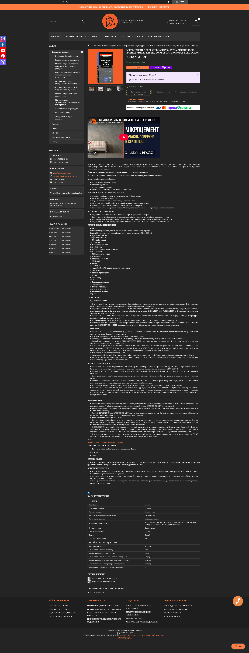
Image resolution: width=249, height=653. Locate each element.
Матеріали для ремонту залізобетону (66, 94)
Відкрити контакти (158, 6)
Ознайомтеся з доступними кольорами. (105, 442)
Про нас (96, 36)
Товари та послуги (76, 36)
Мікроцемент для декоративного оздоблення (67, 82)
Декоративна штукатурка (66, 108)
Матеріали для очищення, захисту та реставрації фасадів (67, 66)
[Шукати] (82, 21)
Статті (54, 128)
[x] (91, 493)
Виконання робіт (62, 112)
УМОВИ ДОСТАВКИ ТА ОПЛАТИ (178, 605)
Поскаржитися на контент (129, 635)
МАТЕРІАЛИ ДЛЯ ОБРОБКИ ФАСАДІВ (103, 605)
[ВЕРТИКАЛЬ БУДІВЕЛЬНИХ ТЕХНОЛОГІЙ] (110, 21)
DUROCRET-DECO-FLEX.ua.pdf (104, 578)
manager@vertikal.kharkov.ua (65, 176)
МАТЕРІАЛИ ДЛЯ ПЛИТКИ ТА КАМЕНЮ (104, 609)
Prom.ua (139, 630)
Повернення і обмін (159, 36)
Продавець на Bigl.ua (124, 633)
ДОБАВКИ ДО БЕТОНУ (58, 605)
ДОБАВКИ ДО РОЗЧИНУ (59, 609)
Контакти (110, 36)
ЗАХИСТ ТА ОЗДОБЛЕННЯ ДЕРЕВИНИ (142, 622)
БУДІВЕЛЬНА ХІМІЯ (134, 618)
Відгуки (55, 142)
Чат (240, 646)
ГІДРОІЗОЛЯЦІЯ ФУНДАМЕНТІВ (62, 612)
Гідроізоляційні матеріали (67, 60)
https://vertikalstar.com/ (62, 173)
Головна (56, 36)
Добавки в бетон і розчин (66, 56)
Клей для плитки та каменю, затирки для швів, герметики (67, 74)
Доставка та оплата (132, 36)
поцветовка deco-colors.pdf (103, 582)
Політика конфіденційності (154, 635)
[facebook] (89, 493)
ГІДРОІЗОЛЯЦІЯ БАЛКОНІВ (60, 616)
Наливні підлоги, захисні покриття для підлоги (66, 88)
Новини (55, 124)
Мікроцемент (100, 46)
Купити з (157, 67)
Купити (139, 67)
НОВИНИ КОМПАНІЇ (173, 612)
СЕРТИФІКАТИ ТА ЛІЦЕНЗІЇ (176, 609)
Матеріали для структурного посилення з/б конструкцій (67, 102)
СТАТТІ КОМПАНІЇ (172, 616)
